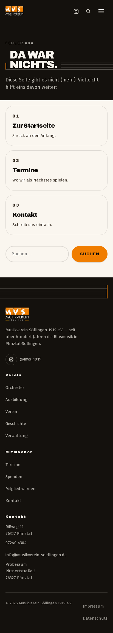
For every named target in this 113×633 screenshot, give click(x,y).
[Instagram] (11, 359)
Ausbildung (16, 399)
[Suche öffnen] (88, 11)
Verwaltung (16, 435)
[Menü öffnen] (101, 11)
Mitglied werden (20, 488)
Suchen (89, 254)
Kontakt (13, 500)
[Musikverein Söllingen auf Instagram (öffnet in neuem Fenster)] (75, 11)
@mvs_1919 (30, 359)
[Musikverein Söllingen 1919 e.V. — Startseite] (14, 11)
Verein (11, 411)
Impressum (93, 606)
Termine (12, 464)
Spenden (13, 476)
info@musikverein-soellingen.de (36, 554)
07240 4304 (16, 542)
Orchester (14, 387)
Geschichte (15, 423)
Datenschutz (95, 618)
